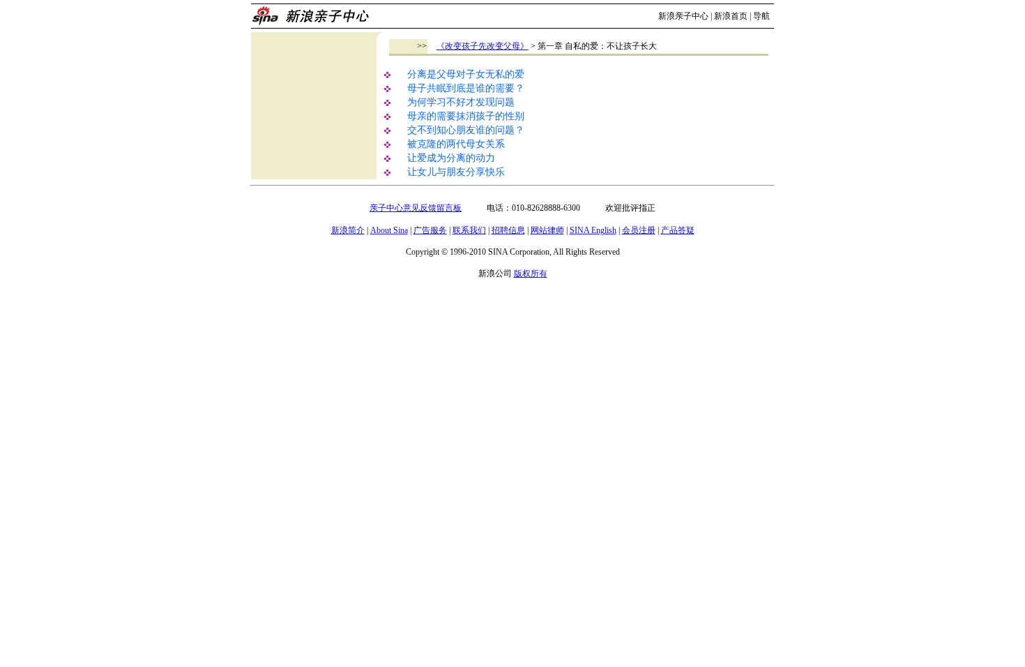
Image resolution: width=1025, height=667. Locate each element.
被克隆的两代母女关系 (456, 144)
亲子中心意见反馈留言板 (416, 208)
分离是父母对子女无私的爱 (465, 74)
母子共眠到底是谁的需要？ (465, 88)
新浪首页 (730, 16)
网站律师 (547, 230)
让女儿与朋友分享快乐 (456, 172)
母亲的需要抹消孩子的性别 (465, 116)
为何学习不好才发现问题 (461, 102)
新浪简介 (348, 230)
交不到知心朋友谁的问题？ (465, 130)
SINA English (593, 230)
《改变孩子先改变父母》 (482, 46)
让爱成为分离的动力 (451, 158)
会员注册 (638, 230)
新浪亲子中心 (683, 16)
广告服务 (430, 230)
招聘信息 (508, 230)
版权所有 (530, 273)
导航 (761, 16)
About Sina (389, 230)
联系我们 (469, 230)
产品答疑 (677, 230)
